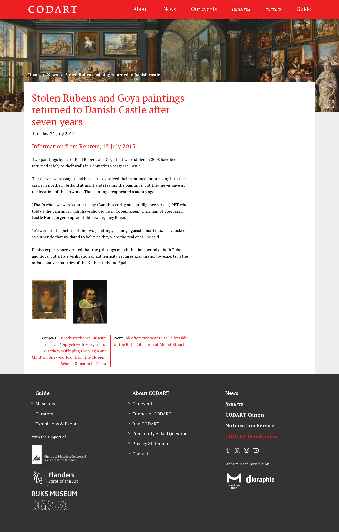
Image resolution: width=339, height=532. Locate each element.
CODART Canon (244, 414)
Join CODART (145, 423)
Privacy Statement (151, 443)
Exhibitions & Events (57, 423)
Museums (45, 403)
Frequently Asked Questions (161, 433)
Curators (44, 414)
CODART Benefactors (251, 436)
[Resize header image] (330, 104)
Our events (204, 8)
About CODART (151, 393)
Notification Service (249, 425)
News (169, 8)
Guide (304, 8)
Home (34, 74)
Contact (140, 454)
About (140, 8)
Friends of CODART (151, 414)
